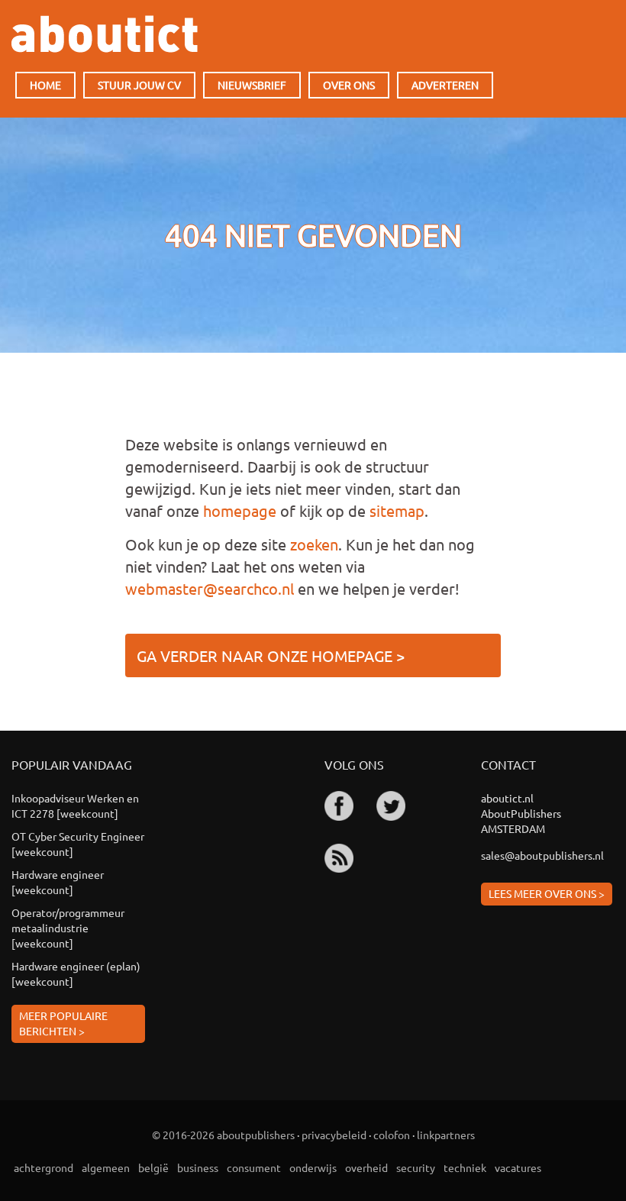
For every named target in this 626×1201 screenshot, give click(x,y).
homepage (239, 510)
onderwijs (313, 1167)
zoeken (314, 544)
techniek (465, 1167)
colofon (391, 1134)
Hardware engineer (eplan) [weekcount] (75, 973)
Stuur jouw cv (139, 85)
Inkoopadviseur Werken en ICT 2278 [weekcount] (75, 805)
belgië (153, 1167)
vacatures (518, 1167)
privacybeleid (334, 1134)
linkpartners (446, 1134)
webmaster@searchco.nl (209, 588)
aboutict (104, 34)
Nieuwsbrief (252, 85)
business (197, 1167)
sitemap (396, 510)
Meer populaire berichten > (63, 1023)
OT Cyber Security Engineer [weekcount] (77, 843)
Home (45, 85)
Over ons (349, 85)
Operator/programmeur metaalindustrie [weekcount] (67, 928)
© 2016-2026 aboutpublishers (223, 1134)
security (415, 1167)
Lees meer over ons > (547, 893)
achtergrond (43, 1167)
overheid (366, 1167)
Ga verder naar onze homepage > (271, 655)
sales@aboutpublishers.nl (542, 855)
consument (254, 1167)
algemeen (106, 1167)
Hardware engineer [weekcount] (57, 881)
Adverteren (445, 85)
